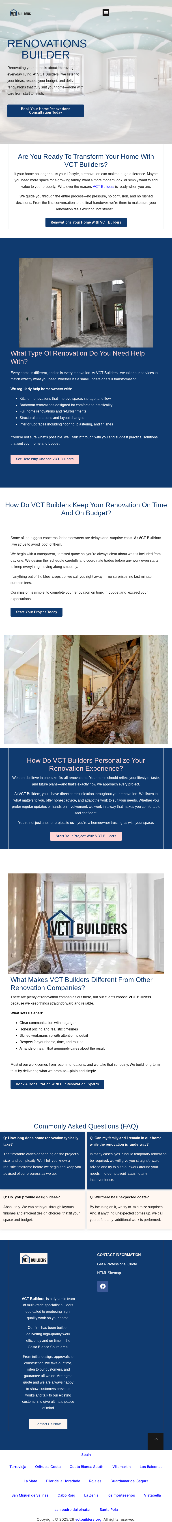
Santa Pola (109, 1509)
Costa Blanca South (86, 1466)
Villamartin (121, 1466)
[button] (106, 12)
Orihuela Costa (48, 1466)
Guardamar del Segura (129, 1481)
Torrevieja (17, 1466)
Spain (86, 1454)
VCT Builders (104, 186)
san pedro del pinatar (72, 1509)
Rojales (95, 1481)
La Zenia (91, 1495)
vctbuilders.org (88, 1519)
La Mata (30, 1481)
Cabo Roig (66, 1495)
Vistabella (152, 1495)
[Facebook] (102, 1286)
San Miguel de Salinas (30, 1495)
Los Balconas (151, 1466)
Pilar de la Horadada (63, 1481)
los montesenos (121, 1495)
